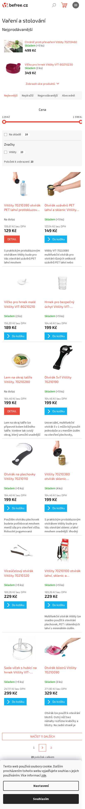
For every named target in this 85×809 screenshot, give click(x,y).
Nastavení (41, 786)
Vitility (16, 152)
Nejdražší (27, 96)
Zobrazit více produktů (40, 83)
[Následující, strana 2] (42, 747)
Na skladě (18, 135)
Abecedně (68, 96)
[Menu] (76, 5)
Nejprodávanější (48, 96)
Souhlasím (41, 799)
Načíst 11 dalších (42, 736)
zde (43, 775)
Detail (12, 239)
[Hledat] (54, 5)
